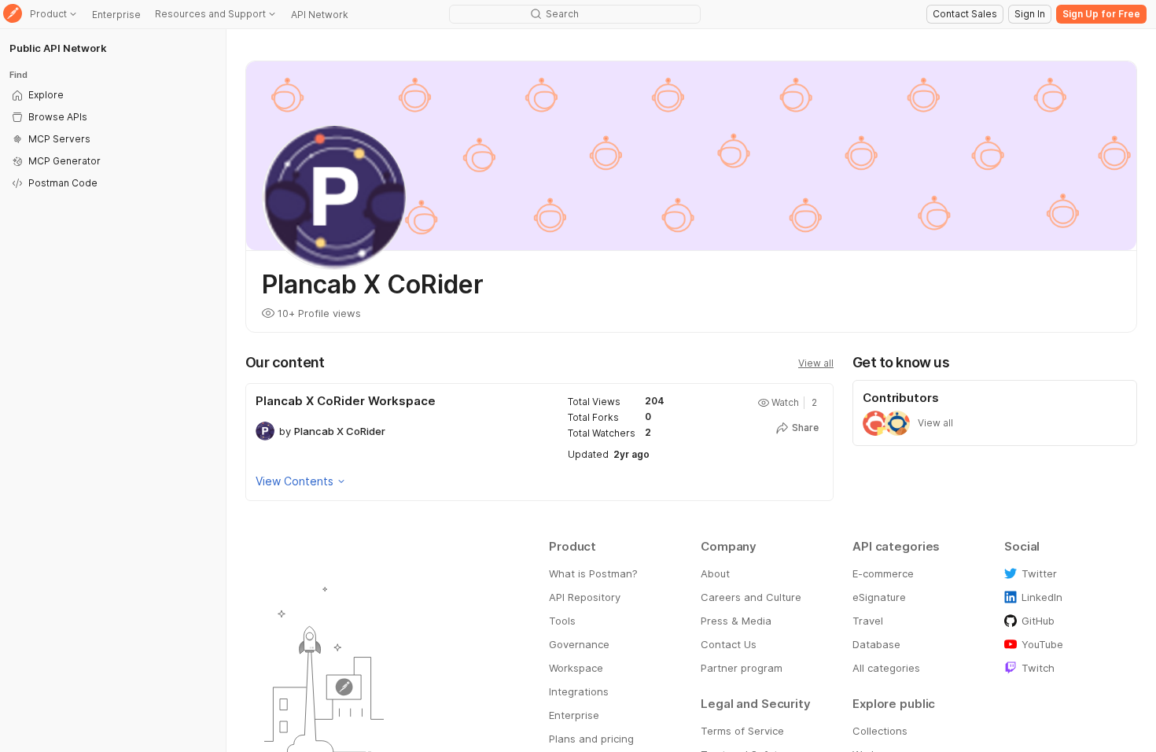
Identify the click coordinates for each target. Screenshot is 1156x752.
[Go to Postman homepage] (12, 14)
